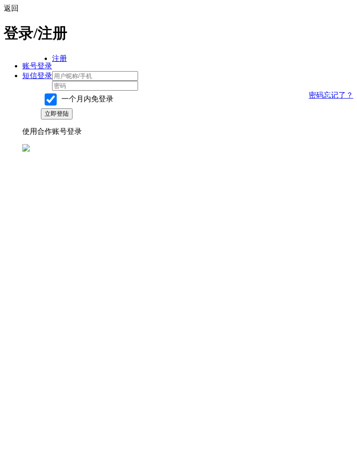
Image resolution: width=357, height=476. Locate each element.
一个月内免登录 (86, 99)
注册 (59, 58)
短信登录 (37, 75)
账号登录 (37, 66)
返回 (11, 8)
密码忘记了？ (331, 95)
